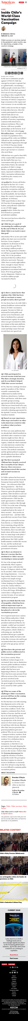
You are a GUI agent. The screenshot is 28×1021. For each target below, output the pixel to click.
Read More (14, 955)
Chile (3, 9)
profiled (6, 182)
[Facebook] (6, 73)
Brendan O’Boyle (9, 34)
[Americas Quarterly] (8, 2)
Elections (14, 985)
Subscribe (12, 964)
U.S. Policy (14, 988)
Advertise (14, 977)
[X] (9, 73)
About (14, 976)
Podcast (14, 970)
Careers (14, 981)
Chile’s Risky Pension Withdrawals (12, 853)
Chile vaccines (16, 806)
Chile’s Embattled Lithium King (11, 902)
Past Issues (14, 958)
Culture (14, 995)
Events (14, 992)
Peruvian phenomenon (12, 753)
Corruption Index (14, 990)
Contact (14, 979)
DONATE (21, 2)
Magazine (14, 983)
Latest (14, 986)
